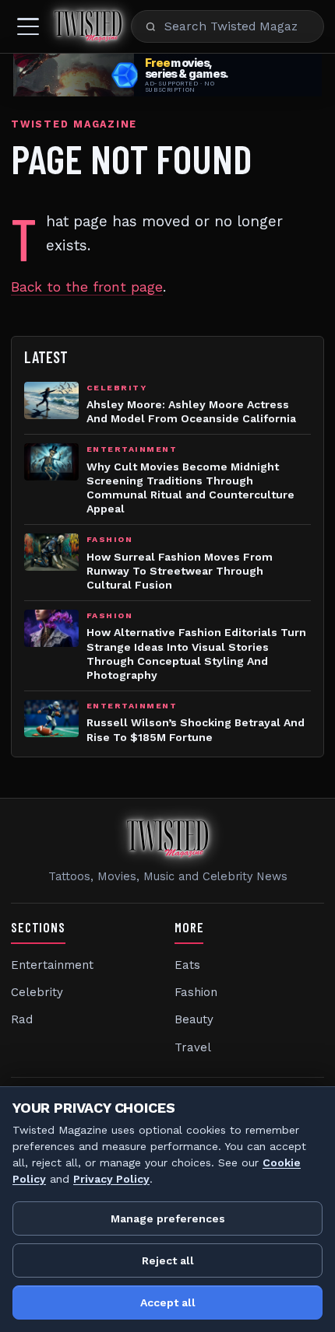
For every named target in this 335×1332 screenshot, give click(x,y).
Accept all (168, 1302)
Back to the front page (87, 287)
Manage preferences (168, 1218)
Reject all (168, 1260)
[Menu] (28, 26)
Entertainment (52, 965)
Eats (187, 965)
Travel (193, 1047)
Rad (22, 1019)
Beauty (194, 1019)
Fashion (196, 992)
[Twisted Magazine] (88, 26)
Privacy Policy (111, 1179)
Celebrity (37, 992)
